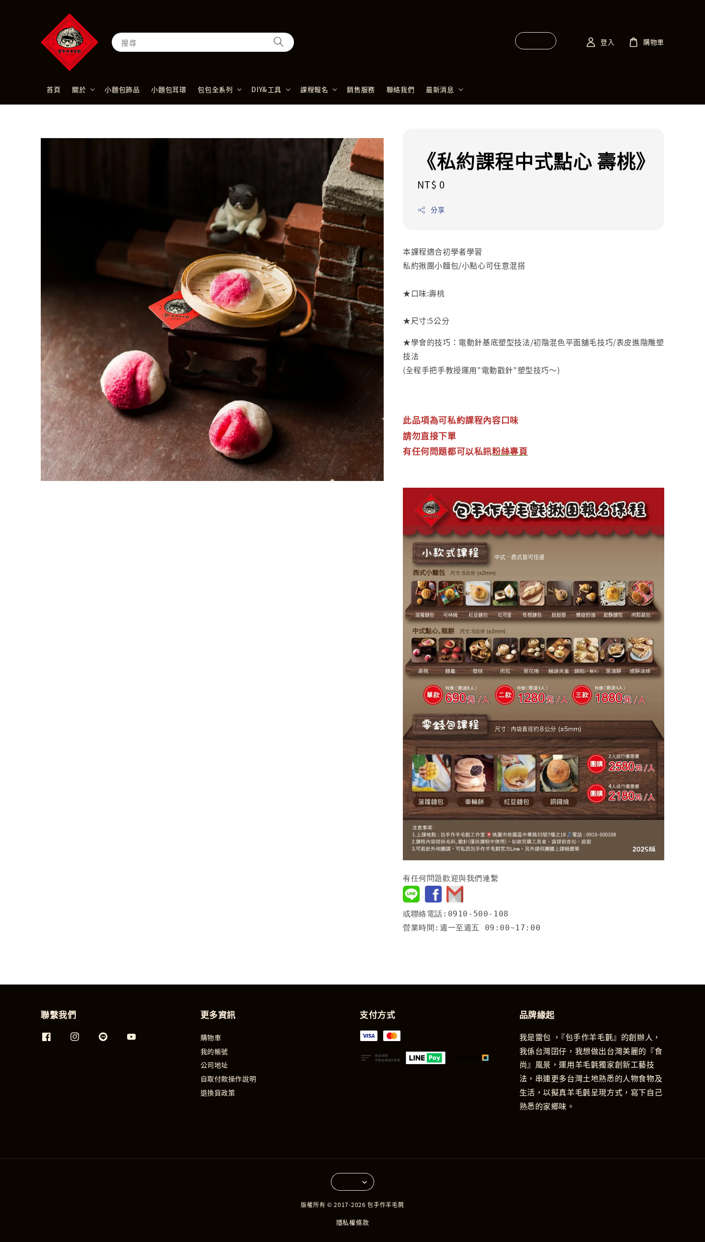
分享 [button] (438, 209)
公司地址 (214, 1064)
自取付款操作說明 (228, 1078)
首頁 (53, 89)
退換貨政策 (217, 1092)
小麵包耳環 (168, 89)
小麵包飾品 (122, 89)
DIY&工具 (266, 89)
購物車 (211, 1037)
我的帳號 (214, 1051)
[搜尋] (278, 42)
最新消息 (440, 89)
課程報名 (314, 89)
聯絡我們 (400, 89)
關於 (79, 89)
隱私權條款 (352, 1222)
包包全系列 (215, 89)
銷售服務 (361, 89)
